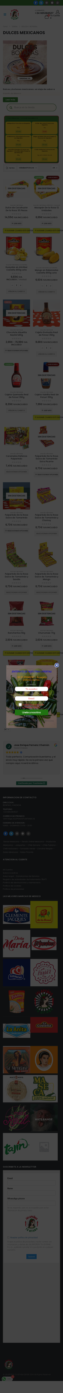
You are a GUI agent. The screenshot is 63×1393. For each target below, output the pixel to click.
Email (31, 694)
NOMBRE (31, 684)
